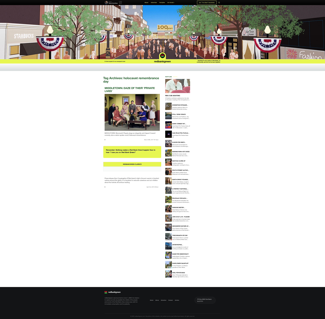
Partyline (162, 2)
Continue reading (124, 182)
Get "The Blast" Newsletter (207, 2)
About (146, 2)
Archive (177, 300)
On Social (170, 2)
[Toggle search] (219, 2)
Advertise (154, 2)
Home (151, 300)
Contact (170, 300)
